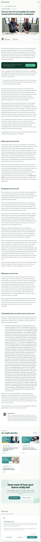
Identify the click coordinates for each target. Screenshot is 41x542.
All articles (35, 432)
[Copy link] (39, 39)
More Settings (9, 537)
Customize (20, 537)
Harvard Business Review (22, 75)
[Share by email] (36, 39)
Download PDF (30, 65)
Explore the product (27, 497)
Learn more (33, 534)
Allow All (32, 537)
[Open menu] (38, 2)
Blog (2, 6)
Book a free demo (13, 497)
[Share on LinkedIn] (34, 39)
